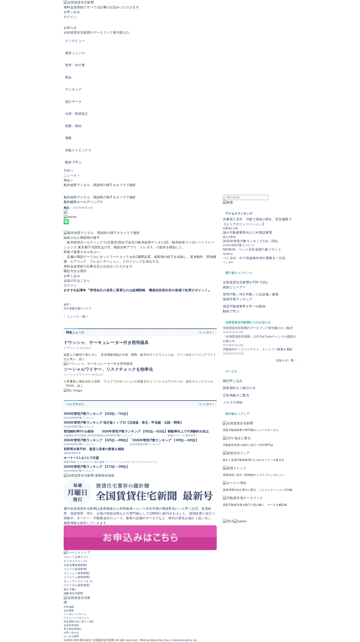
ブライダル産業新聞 (76, 585)
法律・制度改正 (76, 113)
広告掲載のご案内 (236, 395)
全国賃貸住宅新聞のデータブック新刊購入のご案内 (258, 328)
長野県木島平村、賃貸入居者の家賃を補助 (94, 449)
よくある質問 (71, 636)
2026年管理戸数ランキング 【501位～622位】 (135, 431)
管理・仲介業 (75, 65)
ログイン (70, 17)
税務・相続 (73, 126)
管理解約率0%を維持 (79, 431)
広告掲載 (69, 606)
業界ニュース (75, 53)
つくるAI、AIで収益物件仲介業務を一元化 (254, 258)
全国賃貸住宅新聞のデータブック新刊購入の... (98, 32)
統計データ (73, 101)
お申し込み (72, 12)
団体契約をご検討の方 (239, 388)
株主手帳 (69, 589)
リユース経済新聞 (75, 568)
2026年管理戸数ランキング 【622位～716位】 (97, 413)
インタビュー (75, 41)
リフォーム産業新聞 (76, 577)
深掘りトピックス (78, 150)
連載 (68, 138)
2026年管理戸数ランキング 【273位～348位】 (97, 466)
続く (82, 359)
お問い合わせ (71, 632)
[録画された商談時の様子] (140, 232)
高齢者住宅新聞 (73, 593)
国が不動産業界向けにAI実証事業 (247, 232)
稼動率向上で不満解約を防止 (188, 431)
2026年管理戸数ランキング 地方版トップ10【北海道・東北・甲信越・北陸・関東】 (123, 422)
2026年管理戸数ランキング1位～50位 (250, 241)
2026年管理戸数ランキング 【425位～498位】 (97, 440)
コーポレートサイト (75, 614)
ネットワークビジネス (78, 581)
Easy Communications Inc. (181, 640)
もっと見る (205, 332)
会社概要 (69, 610)
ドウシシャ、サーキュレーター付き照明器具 (106, 342)
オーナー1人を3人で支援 (81, 458)
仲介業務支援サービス (78, 308)
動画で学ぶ (73, 162)
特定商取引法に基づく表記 (79, 621)
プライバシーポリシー (76, 618)
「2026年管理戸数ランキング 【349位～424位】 (164, 440)
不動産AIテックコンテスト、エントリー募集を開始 (257, 349)
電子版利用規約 (73, 629)
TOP (67, 171)
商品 (68, 77)
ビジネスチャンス (75, 560)
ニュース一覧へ (77, 316)
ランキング (73, 89)
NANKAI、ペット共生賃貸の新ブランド (252, 249)
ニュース (70, 175)
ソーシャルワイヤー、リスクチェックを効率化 (108, 369)
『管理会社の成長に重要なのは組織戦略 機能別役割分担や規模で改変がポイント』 (149, 290)
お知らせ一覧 (285, 360)
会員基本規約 (71, 625)
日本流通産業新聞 (75, 565)
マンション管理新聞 (76, 573)
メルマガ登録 (232, 402)
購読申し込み (232, 381)
